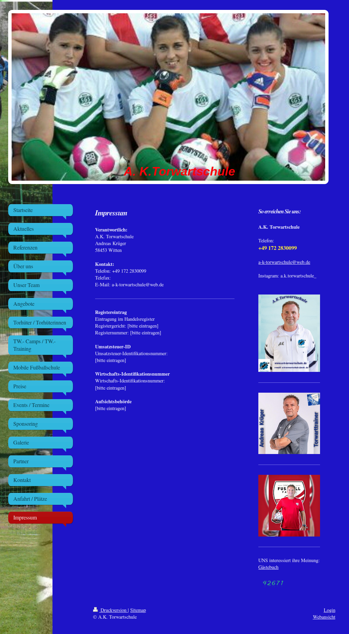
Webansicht (324, 617)
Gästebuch (268, 567)
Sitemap (138, 610)
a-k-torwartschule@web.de (284, 262)
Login (329, 610)
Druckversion (113, 610)
